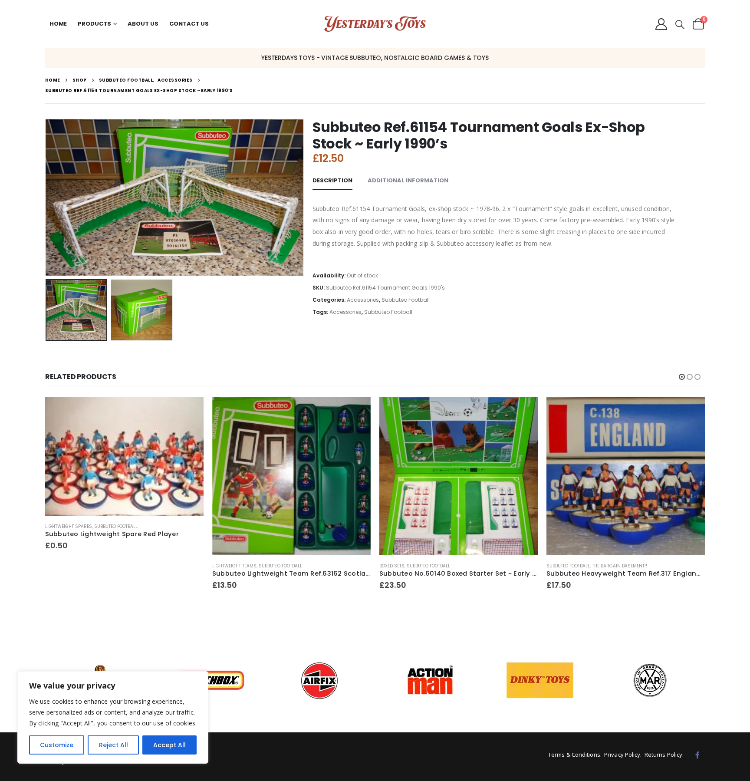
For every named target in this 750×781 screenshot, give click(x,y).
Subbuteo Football (406, 299)
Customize (56, 745)
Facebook (697, 754)
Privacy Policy (622, 754)
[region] (112, 717)
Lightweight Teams (234, 566)
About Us (143, 24)
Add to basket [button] (189, 411)
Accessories (363, 299)
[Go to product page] (124, 456)
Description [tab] (332, 180)
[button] (679, 25)
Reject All (113, 745)
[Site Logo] (375, 24)
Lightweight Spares (68, 526)
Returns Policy (663, 754)
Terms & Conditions (574, 754)
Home (58, 24)
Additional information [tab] (408, 180)
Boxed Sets (392, 566)
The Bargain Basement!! (619, 566)
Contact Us (189, 24)
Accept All (169, 745)
